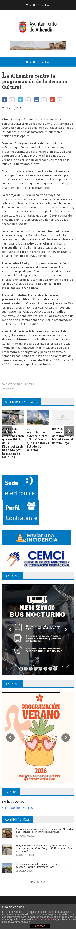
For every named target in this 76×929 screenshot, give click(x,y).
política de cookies (45, 919)
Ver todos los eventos (17, 808)
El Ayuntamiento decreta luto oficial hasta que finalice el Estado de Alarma (38, 439)
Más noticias (38, 881)
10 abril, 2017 (13, 108)
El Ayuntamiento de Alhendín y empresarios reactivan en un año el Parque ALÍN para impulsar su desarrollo (44, 848)
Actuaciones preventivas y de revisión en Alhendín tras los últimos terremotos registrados (44, 830)
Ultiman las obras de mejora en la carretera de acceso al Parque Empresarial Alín (42, 865)
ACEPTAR (40, 926)
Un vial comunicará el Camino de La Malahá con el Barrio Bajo (63, 436)
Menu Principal (39, 5)
